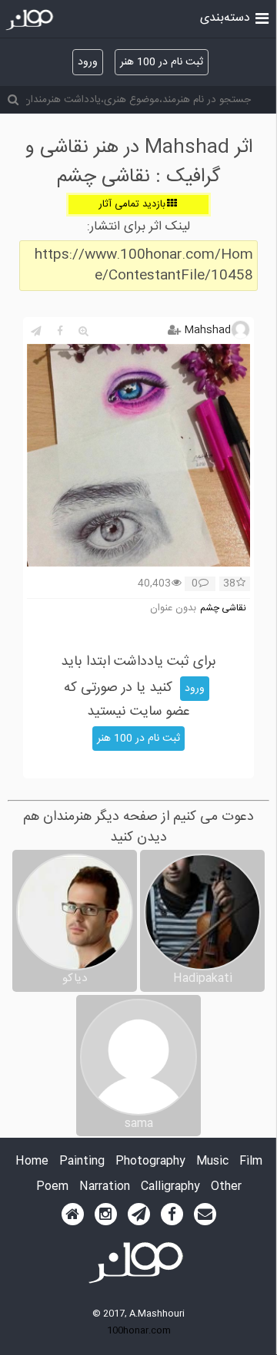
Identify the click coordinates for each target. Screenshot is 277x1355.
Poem (52, 1187)
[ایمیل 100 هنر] (205, 1214)
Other (226, 1187)
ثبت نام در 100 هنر (161, 62)
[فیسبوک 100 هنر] (172, 1214)
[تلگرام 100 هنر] (139, 1214)
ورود (88, 62)
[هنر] (262, 16)
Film (250, 1162)
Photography (150, 1162)
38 (229, 584)
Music (212, 1162)
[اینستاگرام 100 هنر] (106, 1214)
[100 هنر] (31, 20)
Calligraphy (170, 1187)
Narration (104, 1187)
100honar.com (139, 1330)
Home (31, 1162)
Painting (82, 1162)
